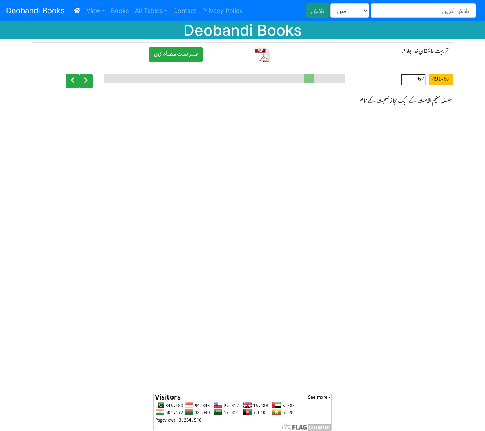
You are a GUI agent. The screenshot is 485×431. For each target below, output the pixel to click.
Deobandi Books (35, 10)
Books (120, 10)
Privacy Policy (222, 10)
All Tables (149, 10)
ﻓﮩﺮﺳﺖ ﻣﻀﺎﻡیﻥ (175, 54)
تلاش (317, 10)
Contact (184, 10)
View (93, 10)
